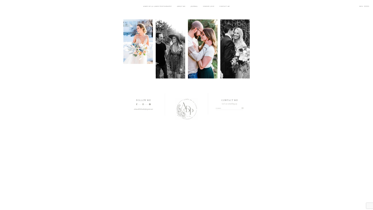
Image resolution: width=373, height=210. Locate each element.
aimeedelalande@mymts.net (143, 109)
